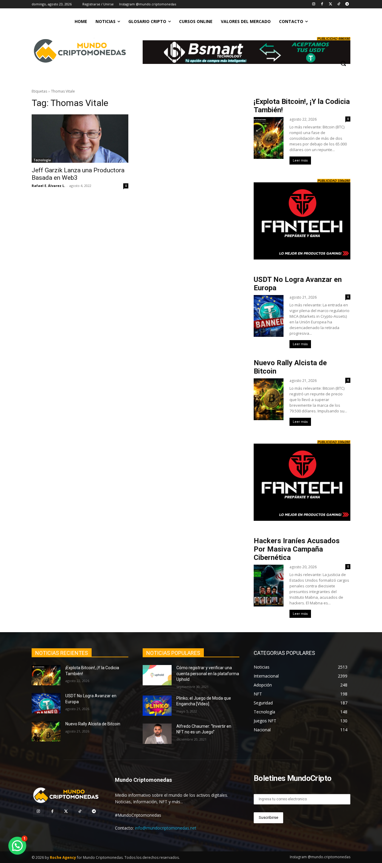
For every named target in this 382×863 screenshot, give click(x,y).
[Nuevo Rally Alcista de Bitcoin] (46, 731)
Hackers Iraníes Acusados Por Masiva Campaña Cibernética (297, 549)
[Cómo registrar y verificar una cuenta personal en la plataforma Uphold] (157, 675)
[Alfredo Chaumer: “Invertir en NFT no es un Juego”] (157, 734)
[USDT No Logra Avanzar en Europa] (46, 703)
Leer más (300, 160)
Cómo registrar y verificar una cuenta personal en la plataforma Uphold (207, 673)
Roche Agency (63, 857)
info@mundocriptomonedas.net (165, 828)
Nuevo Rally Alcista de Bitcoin (93, 723)
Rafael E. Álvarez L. (48, 185)
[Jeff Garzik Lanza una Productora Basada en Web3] (80, 138)
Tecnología (42, 160)
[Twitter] (330, 4)
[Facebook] (322, 4)
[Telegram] (347, 4)
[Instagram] (313, 4)
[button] (343, 63)
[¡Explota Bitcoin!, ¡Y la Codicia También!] (46, 675)
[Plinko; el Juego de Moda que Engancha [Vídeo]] (157, 705)
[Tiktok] (338, 4)
